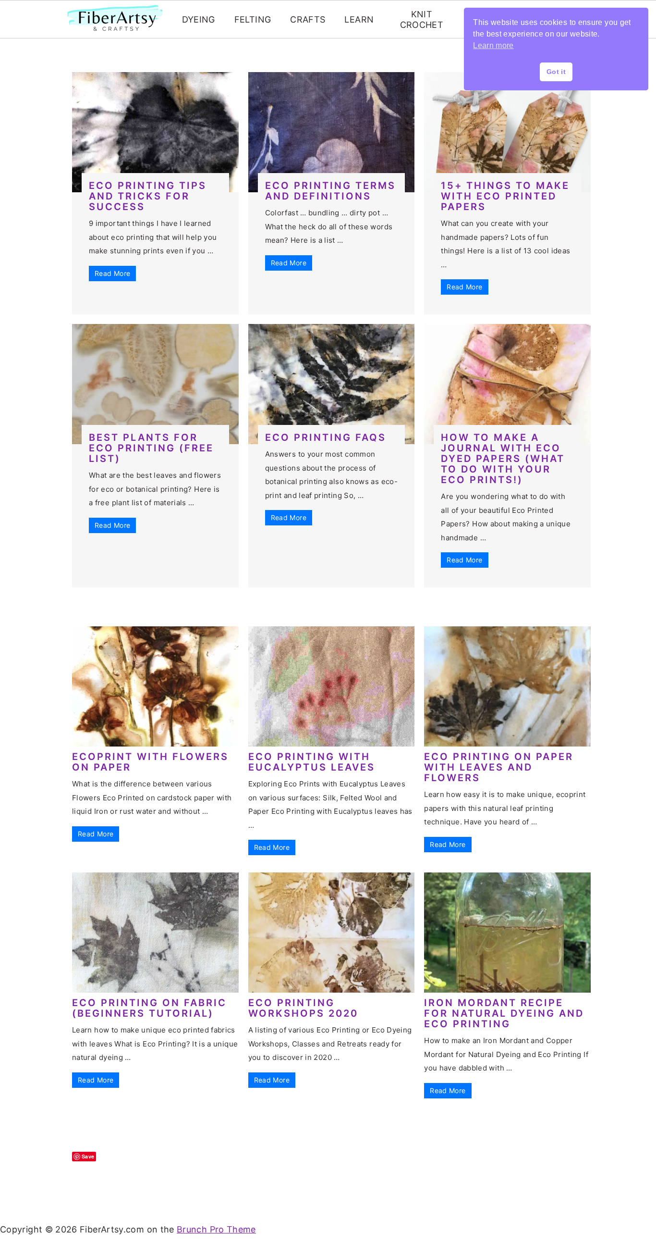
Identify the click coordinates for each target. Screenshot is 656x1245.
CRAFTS (307, 19)
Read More (112, 273)
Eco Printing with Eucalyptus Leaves (311, 761)
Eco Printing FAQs (325, 437)
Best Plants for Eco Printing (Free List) (151, 448)
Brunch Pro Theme (216, 1229)
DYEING (198, 19)
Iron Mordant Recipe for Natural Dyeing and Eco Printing (504, 1013)
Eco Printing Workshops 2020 (303, 1008)
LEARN (359, 19)
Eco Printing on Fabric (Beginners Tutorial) (149, 1008)
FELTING (252, 19)
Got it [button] (556, 71)
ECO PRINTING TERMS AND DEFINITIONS (330, 190)
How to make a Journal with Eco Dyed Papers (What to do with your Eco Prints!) (503, 458)
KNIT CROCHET (422, 19)
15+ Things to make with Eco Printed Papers (505, 196)
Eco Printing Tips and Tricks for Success (148, 196)
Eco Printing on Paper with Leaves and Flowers (498, 767)
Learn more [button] (493, 45)
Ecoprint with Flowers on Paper (150, 761)
